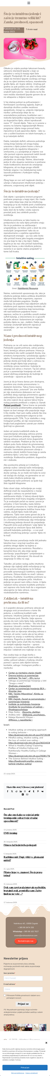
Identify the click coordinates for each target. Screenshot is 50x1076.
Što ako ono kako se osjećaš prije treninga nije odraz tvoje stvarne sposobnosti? (21, 818)
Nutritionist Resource (28, 288)
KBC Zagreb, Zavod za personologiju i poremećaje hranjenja (27, 700)
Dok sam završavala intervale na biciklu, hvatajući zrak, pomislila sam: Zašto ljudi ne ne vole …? (25, 890)
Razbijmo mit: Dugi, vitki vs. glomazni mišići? (24, 858)
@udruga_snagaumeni (19, 685)
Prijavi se (23, 1004)
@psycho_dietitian (31, 712)
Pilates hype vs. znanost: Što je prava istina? (23, 874)
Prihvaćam (25, 1068)
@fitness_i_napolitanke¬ (20, 720)
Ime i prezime (9, 973)
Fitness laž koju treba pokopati (20, 845)
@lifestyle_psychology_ (34, 714)
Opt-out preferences (17, 1073)
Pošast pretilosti (12, 405)
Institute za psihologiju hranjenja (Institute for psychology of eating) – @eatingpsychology (26, 707)
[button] (46, 1043)
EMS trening (10, 833)
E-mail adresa (9, 984)
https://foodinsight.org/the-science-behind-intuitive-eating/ (25, 762)
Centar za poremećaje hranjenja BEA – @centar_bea (27, 690)
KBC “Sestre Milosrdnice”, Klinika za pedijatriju (25, 695)
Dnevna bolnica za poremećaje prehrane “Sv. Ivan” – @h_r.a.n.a (24, 677)
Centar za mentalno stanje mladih (24, 672)
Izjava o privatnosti (31, 1073)
